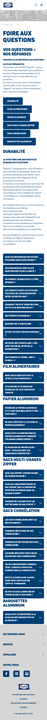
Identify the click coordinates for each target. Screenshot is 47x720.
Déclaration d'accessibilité (23, 703)
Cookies (23, 699)
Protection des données (23, 695)
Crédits (23, 707)
